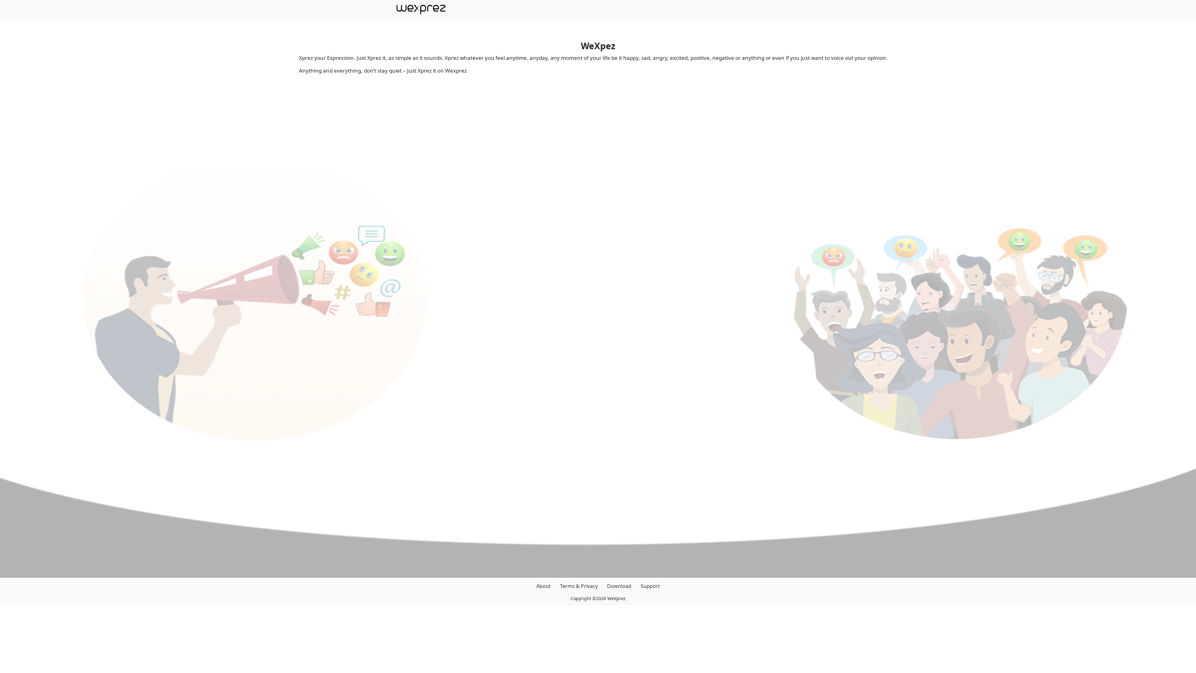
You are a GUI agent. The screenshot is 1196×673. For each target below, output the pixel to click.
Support (650, 586)
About (543, 586)
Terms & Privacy (579, 586)
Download (619, 586)
